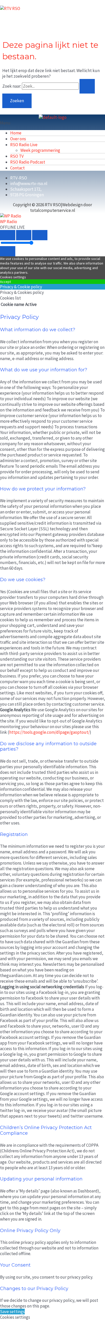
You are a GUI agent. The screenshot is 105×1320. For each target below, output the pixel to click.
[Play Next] (39, 235)
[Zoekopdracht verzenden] (87, 86)
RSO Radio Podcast (27, 162)
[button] (52, 123)
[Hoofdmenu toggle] (18, 19)
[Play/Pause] (23, 235)
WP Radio (8, 221)
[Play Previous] (7, 235)
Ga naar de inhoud (16, 3)
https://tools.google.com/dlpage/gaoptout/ (49, 732)
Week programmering (40, 150)
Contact (17, 168)
